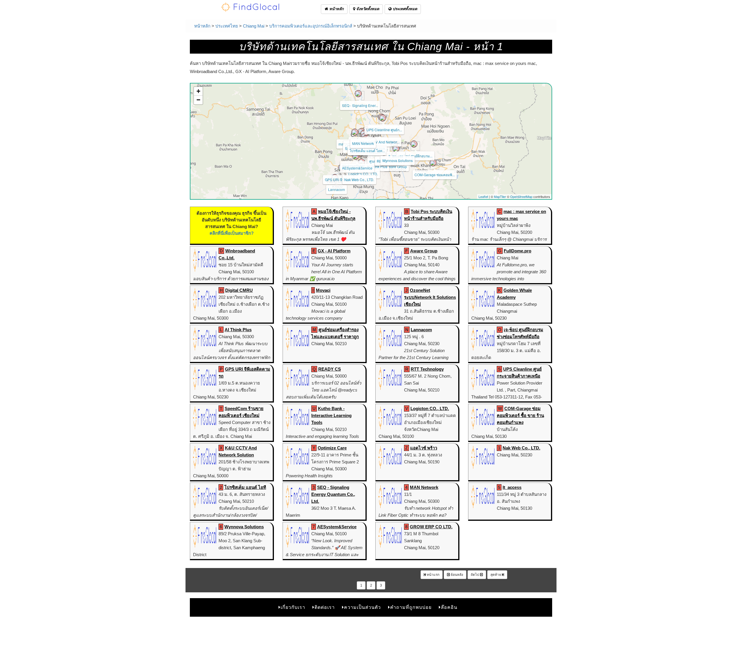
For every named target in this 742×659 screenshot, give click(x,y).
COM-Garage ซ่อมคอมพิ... (434, 174)
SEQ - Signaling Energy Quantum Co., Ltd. (333, 494)
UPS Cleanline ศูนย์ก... (384, 129)
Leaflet (483, 196)
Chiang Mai (253, 25)
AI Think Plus (377, 166)
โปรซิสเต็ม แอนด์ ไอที (245, 487)
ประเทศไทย (226, 25)
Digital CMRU (239, 290)
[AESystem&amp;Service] (355, 156)
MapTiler (500, 196)
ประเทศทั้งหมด (404, 9)
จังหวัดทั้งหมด (367, 9)
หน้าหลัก (336, 9)
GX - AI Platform (334, 250)
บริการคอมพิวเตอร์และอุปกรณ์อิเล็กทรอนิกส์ (310, 25)
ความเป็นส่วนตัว (362, 607)
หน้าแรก (432, 575)
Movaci (323, 290)
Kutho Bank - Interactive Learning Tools (331, 415)
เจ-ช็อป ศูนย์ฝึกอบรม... (415, 155)
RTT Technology (427, 369)
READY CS (329, 369)
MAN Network (363, 143)
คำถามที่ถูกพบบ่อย (411, 607)
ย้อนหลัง (456, 575)
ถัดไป (475, 575)
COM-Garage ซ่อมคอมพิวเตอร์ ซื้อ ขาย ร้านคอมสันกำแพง (520, 415)
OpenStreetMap (521, 196)
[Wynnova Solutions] (395, 148)
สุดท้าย (496, 575)
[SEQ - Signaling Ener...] (358, 93)
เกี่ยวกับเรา (293, 607)
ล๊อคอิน (449, 607)
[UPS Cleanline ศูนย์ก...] (382, 117)
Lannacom (336, 189)
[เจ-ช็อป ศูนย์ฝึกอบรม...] (413, 144)
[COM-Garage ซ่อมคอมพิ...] (433, 162)
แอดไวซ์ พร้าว (423, 447)
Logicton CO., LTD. (363, 173)
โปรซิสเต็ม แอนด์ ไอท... (367, 150)
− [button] (198, 99)
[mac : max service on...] (354, 132)
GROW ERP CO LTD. (431, 526)
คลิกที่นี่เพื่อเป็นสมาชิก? (232, 233)
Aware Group (396, 166)
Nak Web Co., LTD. (359, 179)
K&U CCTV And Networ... (379, 141)
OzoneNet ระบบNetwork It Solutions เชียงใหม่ (430, 297)
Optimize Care (332, 447)
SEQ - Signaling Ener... (360, 105)
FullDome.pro (517, 250)
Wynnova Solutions (397, 160)
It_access (512, 487)
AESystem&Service (357, 167)
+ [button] (198, 91)
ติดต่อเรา (324, 607)
